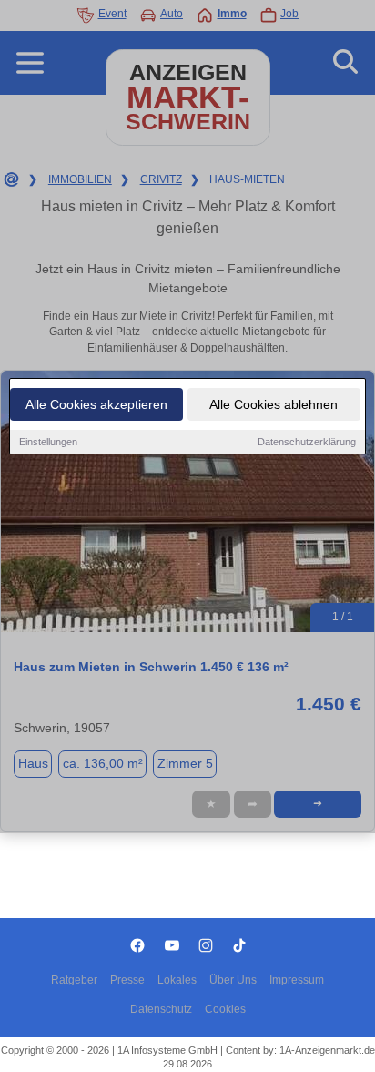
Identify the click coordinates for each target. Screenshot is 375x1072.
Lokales (177, 980)
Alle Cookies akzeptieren (96, 404)
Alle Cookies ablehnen (273, 404)
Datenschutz (161, 1009)
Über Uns (233, 980)
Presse (127, 980)
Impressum (296, 980)
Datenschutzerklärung (307, 441)
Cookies (225, 1009)
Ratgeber (74, 980)
